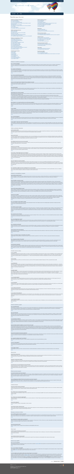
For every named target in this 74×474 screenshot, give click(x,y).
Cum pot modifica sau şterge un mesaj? (16, 39)
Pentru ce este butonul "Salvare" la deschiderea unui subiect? (19, 47)
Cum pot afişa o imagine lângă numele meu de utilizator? (18, 34)
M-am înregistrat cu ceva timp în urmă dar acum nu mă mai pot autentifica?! (21, 25)
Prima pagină (13, 13)
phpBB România (19, 467)
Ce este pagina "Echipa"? (41, 26)
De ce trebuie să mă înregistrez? (15, 21)
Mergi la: (52, 461)
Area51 (16, 449)
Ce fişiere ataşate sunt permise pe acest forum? (44, 48)
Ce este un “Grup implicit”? (41, 25)
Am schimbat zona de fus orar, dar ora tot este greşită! (18, 32)
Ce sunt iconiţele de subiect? (15, 58)
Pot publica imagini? (13, 54)
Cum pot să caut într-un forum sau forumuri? (43, 37)
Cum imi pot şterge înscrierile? (42, 45)
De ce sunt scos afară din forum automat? (16, 22)
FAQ (17, 13)
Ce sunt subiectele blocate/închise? (15, 57)
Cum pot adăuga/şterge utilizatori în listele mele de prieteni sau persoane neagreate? (49, 34)
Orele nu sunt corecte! (14, 31)
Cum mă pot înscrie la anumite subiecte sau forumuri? (45, 44)
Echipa (21, 13)
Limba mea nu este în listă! (14, 33)
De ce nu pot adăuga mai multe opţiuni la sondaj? (17, 42)
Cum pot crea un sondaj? (14, 41)
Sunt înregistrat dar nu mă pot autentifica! (16, 24)
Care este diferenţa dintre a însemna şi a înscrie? (44, 43)
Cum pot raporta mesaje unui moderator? (16, 46)
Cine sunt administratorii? (41, 20)
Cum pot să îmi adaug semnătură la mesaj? (16, 40)
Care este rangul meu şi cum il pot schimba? (17, 35)
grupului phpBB (38, 443)
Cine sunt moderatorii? (40, 21)
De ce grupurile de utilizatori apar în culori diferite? (44, 24)
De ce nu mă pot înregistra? (14, 27)
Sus (12, 66)
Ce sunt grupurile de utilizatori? (42, 22)
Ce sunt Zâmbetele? (13, 53)
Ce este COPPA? (13, 26)
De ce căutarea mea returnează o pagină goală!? (44, 39)
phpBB (14, 466)
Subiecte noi (61, 465)
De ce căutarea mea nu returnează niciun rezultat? (44, 38)
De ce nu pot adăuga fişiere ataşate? (16, 44)
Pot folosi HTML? (13, 52)
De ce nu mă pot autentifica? (14, 20)
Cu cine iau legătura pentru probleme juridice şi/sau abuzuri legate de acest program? (49, 53)
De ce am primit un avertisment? (15, 45)
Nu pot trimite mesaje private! (41, 29)
